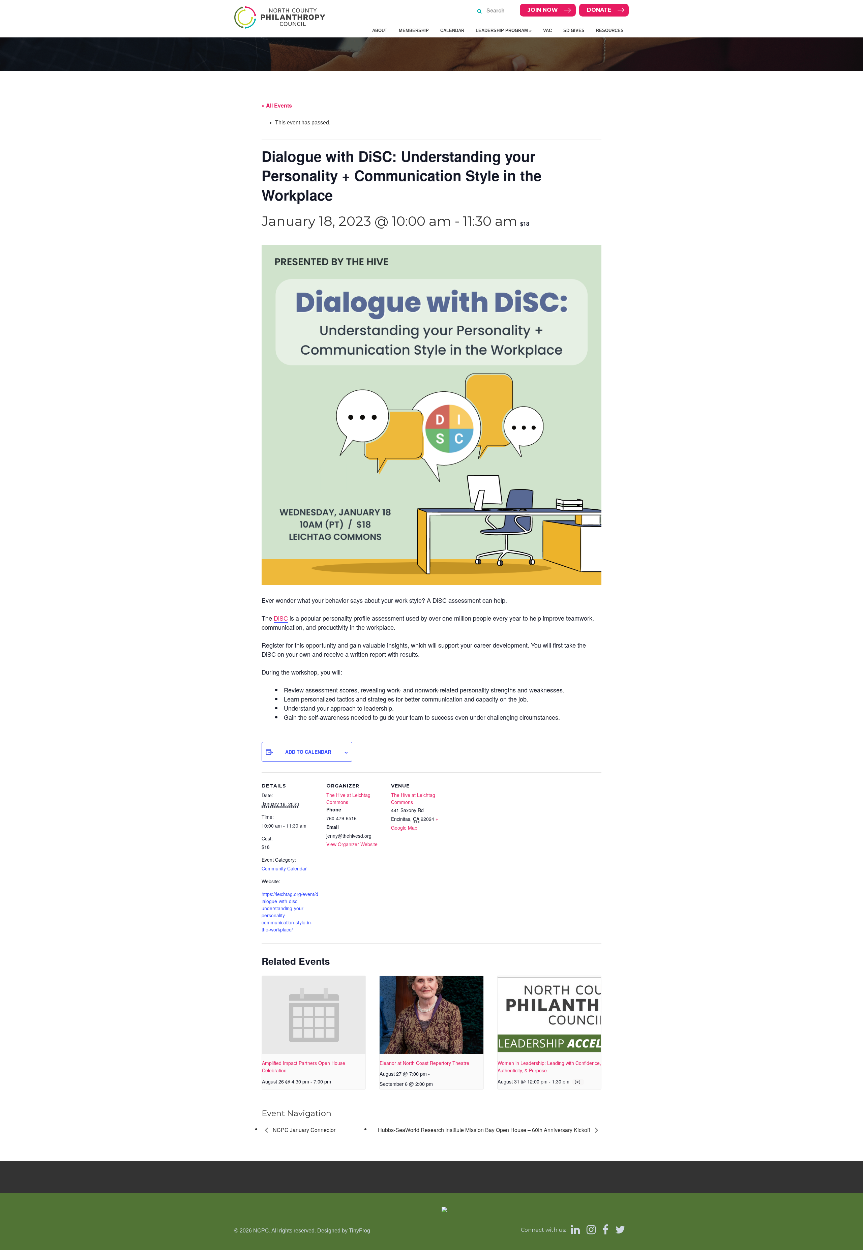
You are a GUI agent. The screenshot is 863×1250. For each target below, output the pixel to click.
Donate (599, 10)
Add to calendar (308, 751)
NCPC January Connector (303, 1130)
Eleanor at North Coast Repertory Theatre (424, 1063)
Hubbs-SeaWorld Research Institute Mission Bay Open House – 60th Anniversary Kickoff (485, 1130)
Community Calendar (284, 868)
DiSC (281, 618)
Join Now (543, 10)
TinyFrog (359, 1230)
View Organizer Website (352, 844)
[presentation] (313, 1014)
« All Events (277, 105)
